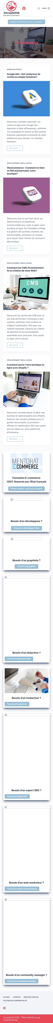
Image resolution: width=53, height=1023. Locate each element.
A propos (16, 997)
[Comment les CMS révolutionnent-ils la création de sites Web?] (26, 292)
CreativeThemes (10, 1020)
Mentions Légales (31, 997)
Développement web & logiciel (19, 163)
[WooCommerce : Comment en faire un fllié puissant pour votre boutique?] (26, 195)
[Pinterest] (24, 8)
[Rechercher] (39, 8)
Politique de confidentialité (15, 1001)
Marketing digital (14, 69)
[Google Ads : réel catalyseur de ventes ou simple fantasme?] (26, 98)
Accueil (6, 997)
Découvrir (16, 149)
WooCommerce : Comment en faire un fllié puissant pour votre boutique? (26, 170)
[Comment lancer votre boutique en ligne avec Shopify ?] (26, 389)
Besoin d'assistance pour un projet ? (26, 22)
